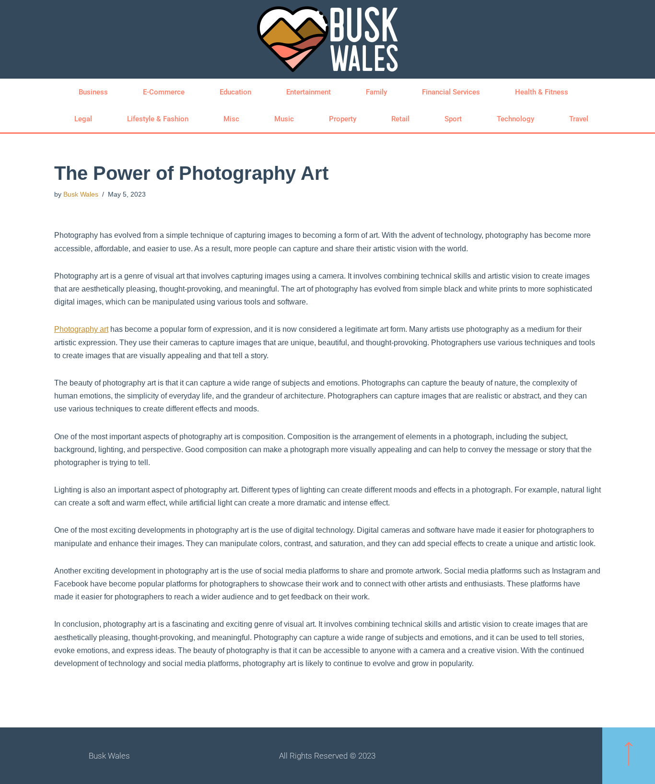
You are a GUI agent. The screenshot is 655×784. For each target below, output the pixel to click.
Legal (83, 119)
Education (235, 92)
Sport (453, 119)
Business (93, 92)
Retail (400, 119)
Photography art (81, 329)
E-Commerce (164, 92)
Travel (578, 119)
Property (342, 119)
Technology (515, 119)
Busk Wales (80, 194)
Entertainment (308, 92)
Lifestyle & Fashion (157, 119)
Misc (231, 119)
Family (376, 92)
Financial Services (451, 92)
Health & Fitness (541, 92)
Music (284, 119)
